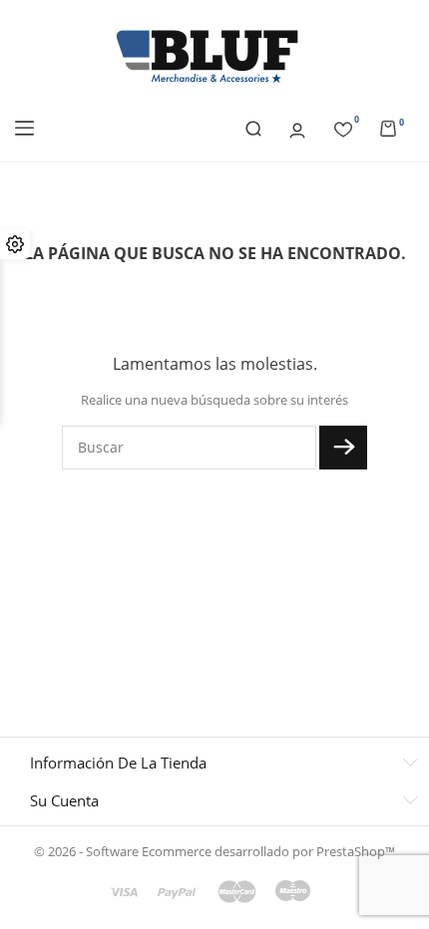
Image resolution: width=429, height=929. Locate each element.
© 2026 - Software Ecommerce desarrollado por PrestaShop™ (214, 851)
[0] (343, 127)
